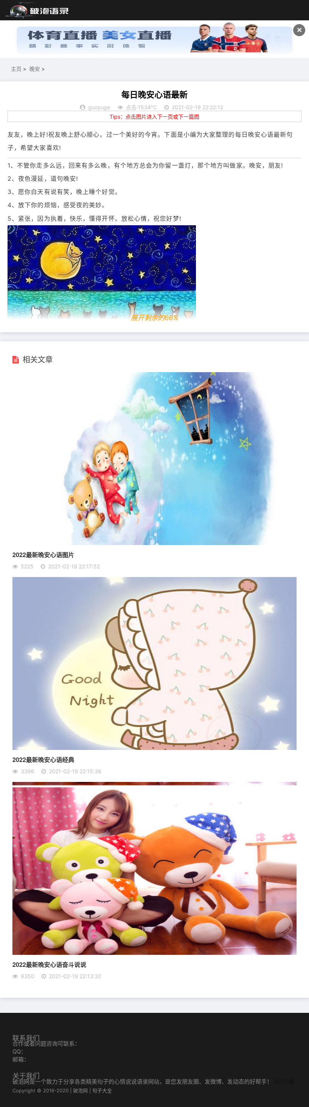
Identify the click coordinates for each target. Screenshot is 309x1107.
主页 (16, 69)
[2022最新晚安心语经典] (154, 747)
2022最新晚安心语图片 (43, 554)
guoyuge (99, 107)
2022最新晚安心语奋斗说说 (49, 964)
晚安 (34, 69)
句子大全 (102, 1090)
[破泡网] (38, 10)
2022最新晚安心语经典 (43, 759)
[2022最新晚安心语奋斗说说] (154, 952)
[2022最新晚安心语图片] (154, 543)
